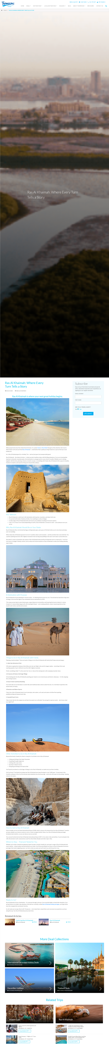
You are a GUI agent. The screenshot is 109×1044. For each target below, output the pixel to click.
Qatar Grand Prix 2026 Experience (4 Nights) (27, 1026)
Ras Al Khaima (26, 449)
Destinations (37, 6)
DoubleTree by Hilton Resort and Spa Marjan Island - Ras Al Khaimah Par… (77, 1037)
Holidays (62, 6)
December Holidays (15, 988)
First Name (78, 400)
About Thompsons (78, 6)
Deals (28, 6)
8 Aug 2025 (9, 390)
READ (35, 922)
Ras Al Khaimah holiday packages (50, 904)
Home (22, 6)
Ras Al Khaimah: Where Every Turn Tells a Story (21, 10)
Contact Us (99, 6)
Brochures (90, 6)
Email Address (79, 393)
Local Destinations (50, 6)
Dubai (38, 447)
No (80, 409)
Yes (76, 409)
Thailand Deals (63, 988)
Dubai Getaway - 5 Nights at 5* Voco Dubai (27, 1037)
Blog (69, 6)
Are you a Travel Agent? (83, 407)
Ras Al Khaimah (21, 390)
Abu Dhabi (44, 447)
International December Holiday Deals (23, 963)
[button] (106, 6)
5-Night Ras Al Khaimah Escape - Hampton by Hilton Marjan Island (76, 1026)
